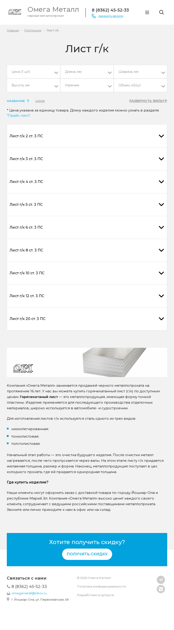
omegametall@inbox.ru (29, 593)
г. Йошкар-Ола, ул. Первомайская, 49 (40, 599)
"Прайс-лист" (18, 115)
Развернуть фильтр (148, 101)
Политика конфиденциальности (101, 586)
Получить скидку (87, 554)
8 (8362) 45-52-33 (29, 586)
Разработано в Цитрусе (95, 595)
